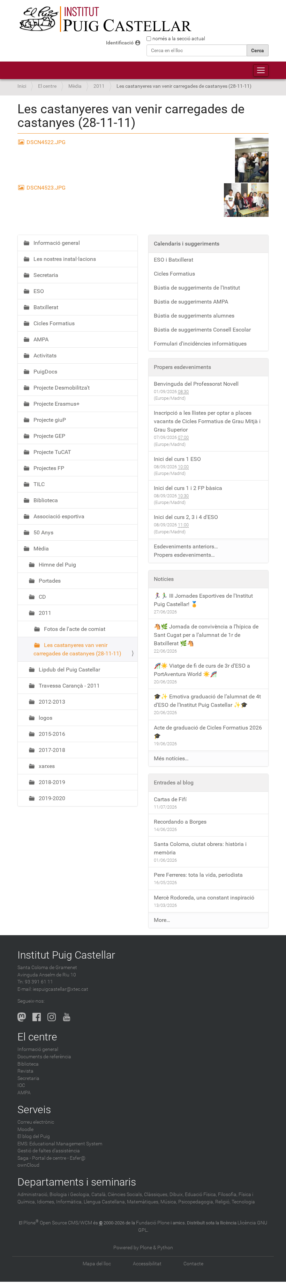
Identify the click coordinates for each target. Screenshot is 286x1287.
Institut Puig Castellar (66, 955)
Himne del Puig (56, 564)
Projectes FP (48, 468)
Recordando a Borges (180, 821)
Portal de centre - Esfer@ (58, 1158)
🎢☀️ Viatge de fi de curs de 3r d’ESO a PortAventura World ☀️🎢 (202, 669)
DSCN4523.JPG (46, 187)
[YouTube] (66, 1017)
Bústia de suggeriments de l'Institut (197, 287)
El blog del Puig (33, 1136)
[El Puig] (104, 19)
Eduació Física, (201, 1194)
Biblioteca (45, 500)
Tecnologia (243, 1202)
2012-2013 (51, 701)
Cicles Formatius (53, 323)
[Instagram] (51, 1017)
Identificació (120, 43)
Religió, (223, 1202)
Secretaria (45, 275)
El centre (47, 86)
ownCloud (28, 1165)
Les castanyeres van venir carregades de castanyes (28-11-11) (77, 649)
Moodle (25, 1129)
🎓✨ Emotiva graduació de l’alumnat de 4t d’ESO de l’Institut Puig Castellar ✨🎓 (207, 700)
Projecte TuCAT (51, 452)
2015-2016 (51, 734)
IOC (21, 1085)
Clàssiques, (156, 1194)
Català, (99, 1194)
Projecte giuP (49, 420)
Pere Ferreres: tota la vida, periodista (198, 875)
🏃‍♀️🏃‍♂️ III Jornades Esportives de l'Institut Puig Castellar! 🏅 (203, 599)
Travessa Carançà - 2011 (68, 685)
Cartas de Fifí (170, 799)
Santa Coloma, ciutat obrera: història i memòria (200, 848)
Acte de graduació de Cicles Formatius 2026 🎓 (208, 731)
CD (41, 596)
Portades (49, 580)
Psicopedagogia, (196, 1202)
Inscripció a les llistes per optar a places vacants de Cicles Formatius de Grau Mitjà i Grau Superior (207, 421)
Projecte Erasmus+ (56, 403)
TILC (38, 484)
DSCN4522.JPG (46, 142)
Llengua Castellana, (105, 1202)
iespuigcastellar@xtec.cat (60, 989)
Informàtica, (69, 1202)
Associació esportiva (58, 516)
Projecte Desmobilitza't (61, 387)
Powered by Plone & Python (143, 1248)
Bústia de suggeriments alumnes (194, 315)
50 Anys (42, 532)
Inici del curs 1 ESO (177, 459)
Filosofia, (228, 1194)
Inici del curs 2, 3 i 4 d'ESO (186, 517)
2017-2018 (51, 750)
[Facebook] (36, 1017)
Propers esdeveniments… (184, 555)
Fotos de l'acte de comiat (74, 629)
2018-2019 (51, 782)
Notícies (164, 579)
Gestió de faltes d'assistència (48, 1151)
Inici (21, 86)
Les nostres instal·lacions (64, 259)
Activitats (44, 355)
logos (44, 717)
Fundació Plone (153, 1223)
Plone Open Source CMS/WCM (57, 1223)
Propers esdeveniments (182, 367)
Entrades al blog (174, 782)
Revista (25, 1071)
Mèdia (75, 86)
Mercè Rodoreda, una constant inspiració (204, 897)
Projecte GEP (48, 436)
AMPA (40, 339)
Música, (168, 1202)
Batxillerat (45, 307)
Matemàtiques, (143, 1202)
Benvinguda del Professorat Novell (196, 384)
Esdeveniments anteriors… (186, 546)
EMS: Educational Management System (59, 1144)
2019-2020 (51, 798)
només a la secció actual (178, 38)
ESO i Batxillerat (173, 259)
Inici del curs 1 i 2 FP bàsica (188, 488)
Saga (23, 1158)
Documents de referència (44, 1057)
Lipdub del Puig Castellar (68, 669)
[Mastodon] (21, 1017)
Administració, (32, 1194)
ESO (38, 291)
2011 (99, 86)
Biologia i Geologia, (70, 1194)
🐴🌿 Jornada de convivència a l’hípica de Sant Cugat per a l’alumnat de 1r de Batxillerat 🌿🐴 (206, 635)
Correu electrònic (35, 1122)
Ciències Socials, (125, 1194)
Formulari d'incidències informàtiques (200, 343)
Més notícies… (171, 758)
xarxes (46, 766)
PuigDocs (44, 371)
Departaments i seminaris (76, 1182)
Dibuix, (177, 1194)
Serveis (34, 1109)
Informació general (56, 243)
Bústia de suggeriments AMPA (191, 301)
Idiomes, (46, 1202)
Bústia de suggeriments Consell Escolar (202, 329)
